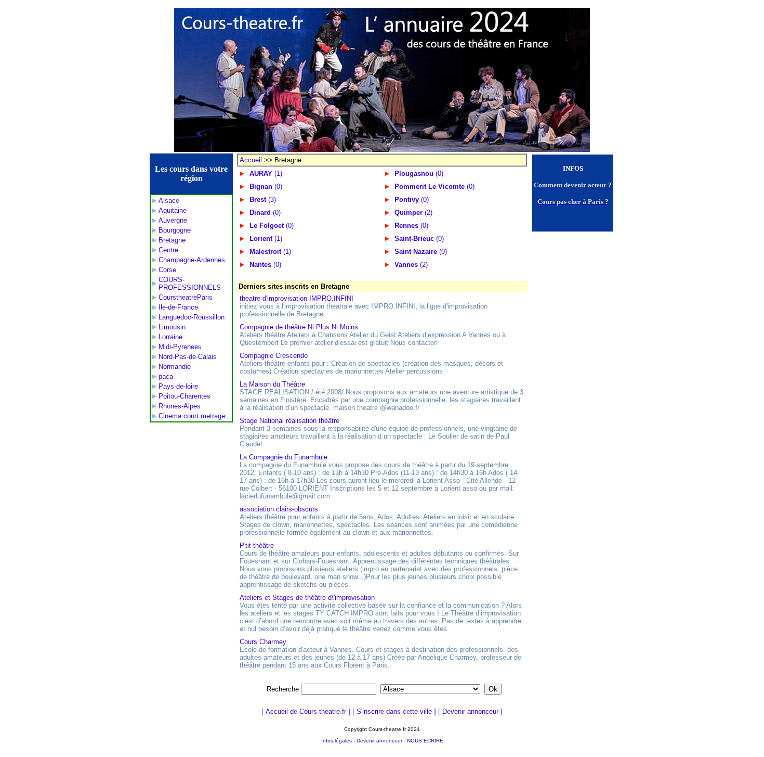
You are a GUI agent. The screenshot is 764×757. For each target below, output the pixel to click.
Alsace (169, 200)
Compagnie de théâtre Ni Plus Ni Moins (299, 327)
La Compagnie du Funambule (283, 457)
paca (166, 376)
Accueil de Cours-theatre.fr (306, 711)
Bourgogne (175, 230)
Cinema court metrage (192, 416)
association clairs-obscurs (279, 509)
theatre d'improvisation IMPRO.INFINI (296, 298)
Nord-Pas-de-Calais (188, 357)
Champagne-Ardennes (192, 260)
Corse (167, 270)
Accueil (251, 160)
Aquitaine (173, 210)
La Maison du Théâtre (272, 384)
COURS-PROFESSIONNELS (190, 283)
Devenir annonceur (379, 740)
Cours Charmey (263, 642)
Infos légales (336, 740)
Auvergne (173, 220)
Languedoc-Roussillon (192, 317)
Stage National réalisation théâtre (289, 421)
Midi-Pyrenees (180, 347)
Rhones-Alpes (180, 406)
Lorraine (170, 337)
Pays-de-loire (178, 386)
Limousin (172, 327)
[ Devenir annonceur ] (470, 711)
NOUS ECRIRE (425, 740)
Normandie (175, 366)
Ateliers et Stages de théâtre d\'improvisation (307, 597)
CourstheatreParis (186, 297)
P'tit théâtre (257, 545)
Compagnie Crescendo (274, 356)
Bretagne (172, 240)
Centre (168, 250)
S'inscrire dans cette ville (394, 711)
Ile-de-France (178, 307)
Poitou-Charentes (184, 396)
